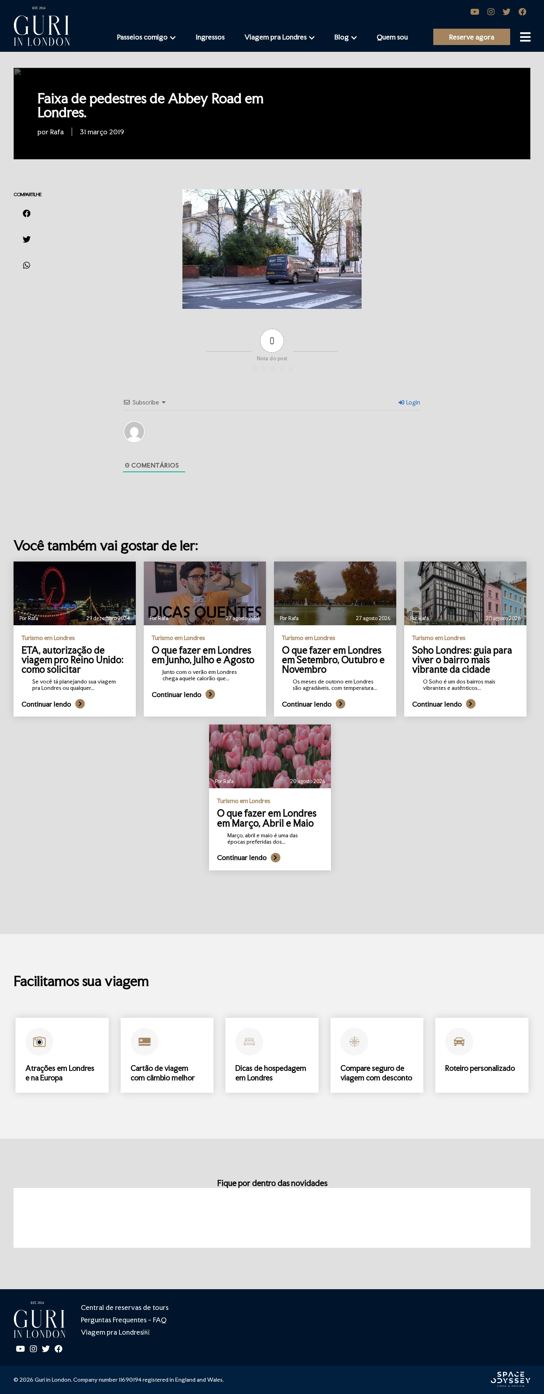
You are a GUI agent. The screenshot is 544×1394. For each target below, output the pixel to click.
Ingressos (210, 37)
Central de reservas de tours (124, 1307)
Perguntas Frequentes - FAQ (123, 1319)
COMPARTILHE (27, 194)
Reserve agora (471, 37)
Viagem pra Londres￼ (115, 1332)
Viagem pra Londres (276, 37)
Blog (342, 37)
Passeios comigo (142, 37)
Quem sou (392, 37)
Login (412, 402)
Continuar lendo (46, 704)
